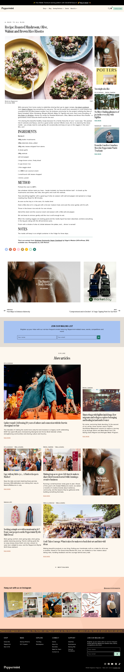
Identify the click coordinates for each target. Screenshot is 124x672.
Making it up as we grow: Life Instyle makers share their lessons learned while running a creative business (61, 476)
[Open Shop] (46, 8)
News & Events (19, 447)
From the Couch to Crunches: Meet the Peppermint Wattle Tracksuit (106, 148)
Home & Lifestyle (48, 502)
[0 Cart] (111, 8)
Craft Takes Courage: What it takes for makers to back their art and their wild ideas (74, 543)
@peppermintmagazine (112, 588)
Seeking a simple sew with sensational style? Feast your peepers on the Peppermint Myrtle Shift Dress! (22, 532)
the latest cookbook (82, 107)
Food (91, 101)
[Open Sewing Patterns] (63, 8)
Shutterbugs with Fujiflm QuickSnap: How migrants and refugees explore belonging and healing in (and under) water (100, 417)
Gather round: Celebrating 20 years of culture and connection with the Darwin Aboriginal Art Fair (35, 424)
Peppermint (98, 125)
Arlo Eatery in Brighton (26, 115)
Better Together (110, 92)
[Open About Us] (76, 8)
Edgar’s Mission (27, 109)
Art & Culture (99, 92)
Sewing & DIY (107, 125)
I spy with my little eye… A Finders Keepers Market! (21, 475)
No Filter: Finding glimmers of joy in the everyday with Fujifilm (107, 114)
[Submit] (98, 337)
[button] (6, 249)
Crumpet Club (116, 667)
